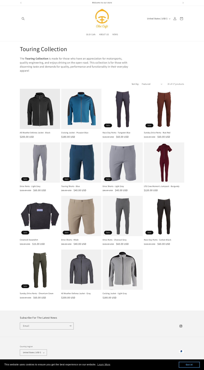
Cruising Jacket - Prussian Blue (74, 133)
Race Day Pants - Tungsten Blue (116, 133)
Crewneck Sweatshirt (29, 240)
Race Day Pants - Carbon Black (157, 240)
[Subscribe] (70, 325)
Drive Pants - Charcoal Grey (114, 240)
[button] (23, 18)
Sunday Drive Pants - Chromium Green (36, 293)
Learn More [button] (103, 364)
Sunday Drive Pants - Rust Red (157, 133)
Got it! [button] (189, 364)
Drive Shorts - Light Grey (113, 186)
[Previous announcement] (21, 3)
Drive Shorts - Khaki (70, 240)
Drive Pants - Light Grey (30, 186)
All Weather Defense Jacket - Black (35, 133)
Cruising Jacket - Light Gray (115, 293)
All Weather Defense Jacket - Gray (76, 293)
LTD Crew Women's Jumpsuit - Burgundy (162, 186)
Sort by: (135, 84)
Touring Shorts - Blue (70, 186)
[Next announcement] (183, 3)
